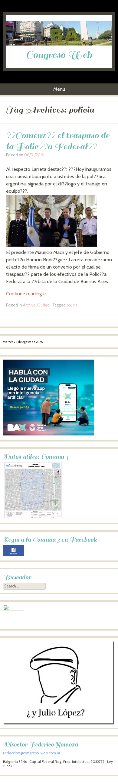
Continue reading (26, 293)
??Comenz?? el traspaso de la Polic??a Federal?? (58, 141)
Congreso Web (59, 55)
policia (72, 305)
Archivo (29, 305)
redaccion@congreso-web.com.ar (31, 753)
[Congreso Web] (59, 44)
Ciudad (43, 305)
